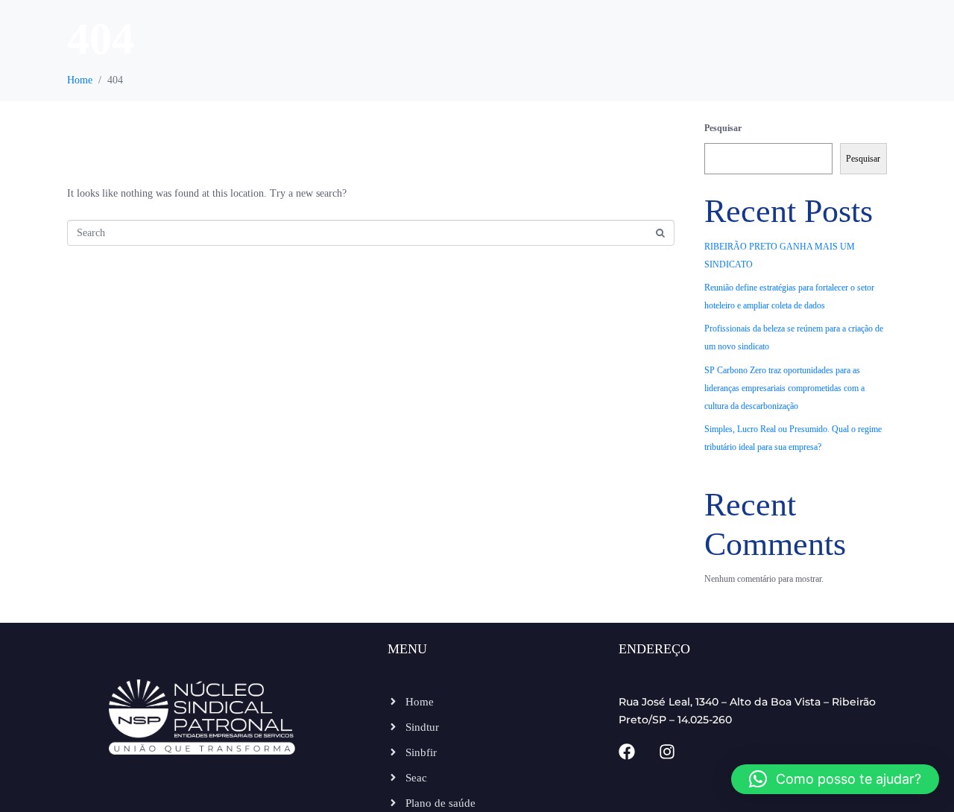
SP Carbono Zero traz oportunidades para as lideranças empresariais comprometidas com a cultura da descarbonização (784, 388)
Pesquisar (723, 128)
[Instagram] (667, 751)
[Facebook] (627, 751)
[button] (835, 779)
